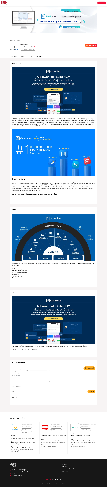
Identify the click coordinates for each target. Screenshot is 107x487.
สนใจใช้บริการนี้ (14, 451)
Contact (69, 3)
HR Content (35, 3)
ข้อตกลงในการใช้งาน (67, 471)
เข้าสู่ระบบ (101, 3)
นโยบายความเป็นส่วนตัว (68, 469)
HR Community (45, 3)
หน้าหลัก (11, 40)
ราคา (31, 56)
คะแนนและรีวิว (39, 56)
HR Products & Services (58, 3)
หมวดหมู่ (94, 3)
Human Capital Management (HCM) (28, 49)
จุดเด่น (22, 56)
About (28, 3)
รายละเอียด (14, 56)
